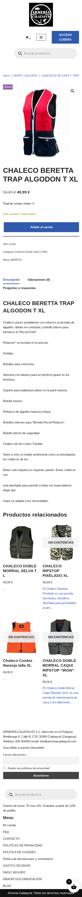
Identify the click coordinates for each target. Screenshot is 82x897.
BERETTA (16, 259)
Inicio (6, 75)
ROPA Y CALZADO (25, 75)
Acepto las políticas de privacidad (28, 768)
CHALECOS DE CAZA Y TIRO (60, 75)
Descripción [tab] (11, 279)
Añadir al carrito (41, 227)
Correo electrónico (14, 754)
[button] (72, 91)
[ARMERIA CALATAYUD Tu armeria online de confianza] (41, 15)
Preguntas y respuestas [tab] (19, 288)
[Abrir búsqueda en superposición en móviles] (45, 53)
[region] (41, 863)
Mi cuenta (9, 825)
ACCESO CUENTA (65, 37)
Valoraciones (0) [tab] (39, 279)
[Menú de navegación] (41, 37)
